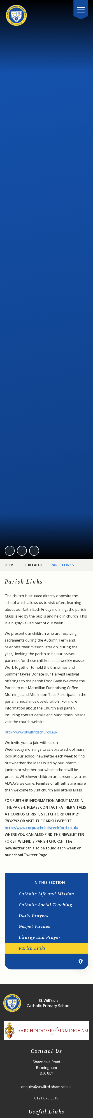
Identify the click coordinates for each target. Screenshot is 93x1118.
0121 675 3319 (46, 1098)
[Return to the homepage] (16, 15)
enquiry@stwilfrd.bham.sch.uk (46, 1086)
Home (10, 565)
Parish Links (62, 565)
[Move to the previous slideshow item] (10, 551)
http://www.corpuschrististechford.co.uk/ (41, 827)
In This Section (49, 882)
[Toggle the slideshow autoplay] (34, 551)
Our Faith (32, 565)
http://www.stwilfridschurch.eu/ (31, 732)
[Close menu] (80, 9)
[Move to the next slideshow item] (22, 551)
